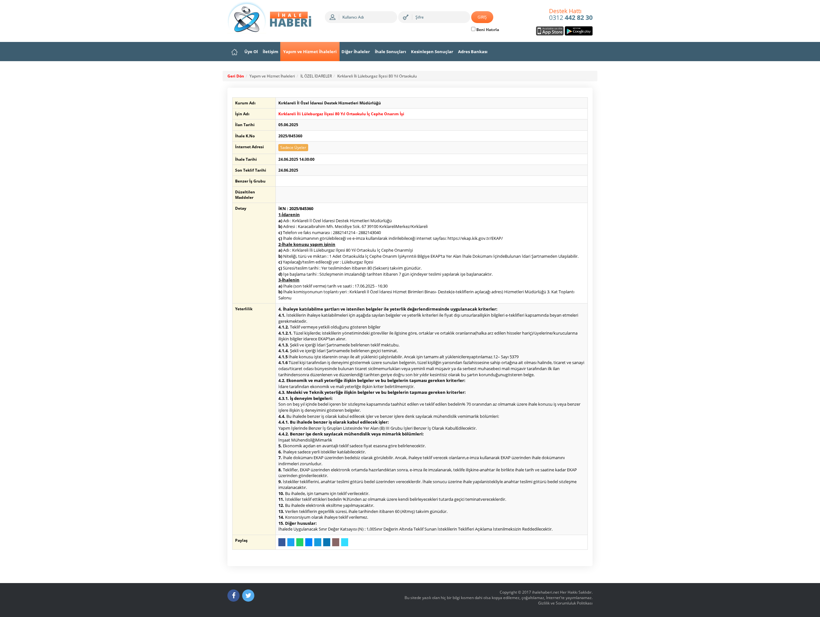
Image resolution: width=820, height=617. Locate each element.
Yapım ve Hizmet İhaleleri (310, 51)
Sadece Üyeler (293, 147)
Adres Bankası (473, 51)
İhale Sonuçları (390, 51)
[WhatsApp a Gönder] (299, 542)
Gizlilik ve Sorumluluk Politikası (565, 603)
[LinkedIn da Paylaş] (326, 542)
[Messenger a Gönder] (308, 542)
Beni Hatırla (487, 29)
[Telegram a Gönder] (317, 542)
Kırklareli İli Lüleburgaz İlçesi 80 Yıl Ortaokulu (377, 76)
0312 (571, 14)
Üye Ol (251, 51)
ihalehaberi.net (545, 592)
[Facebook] (233, 595)
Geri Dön (235, 76)
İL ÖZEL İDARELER (316, 76)
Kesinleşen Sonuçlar (432, 51)
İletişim (270, 51)
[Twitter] (248, 595)
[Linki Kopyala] (344, 542)
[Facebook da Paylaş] (281, 542)
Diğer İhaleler (355, 51)
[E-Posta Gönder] (335, 542)
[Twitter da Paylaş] (290, 542)
